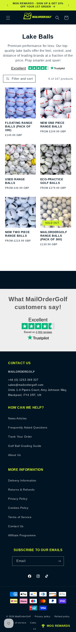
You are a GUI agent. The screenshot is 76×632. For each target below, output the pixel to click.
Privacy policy (42, 616)
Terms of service (16, 622)
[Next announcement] (68, 5)
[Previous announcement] (7, 5)
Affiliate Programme (22, 535)
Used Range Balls (15, 181)
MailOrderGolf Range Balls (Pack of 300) (53, 235)
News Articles (17, 418)
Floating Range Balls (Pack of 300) (18, 126)
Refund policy (62, 616)
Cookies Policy (18, 507)
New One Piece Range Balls (52, 124)
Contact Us (16, 526)
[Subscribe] (59, 561)
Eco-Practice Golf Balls (51, 181)
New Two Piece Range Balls (17, 233)
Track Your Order (20, 436)
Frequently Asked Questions (27, 427)
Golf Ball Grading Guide (24, 445)
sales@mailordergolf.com (26, 384)
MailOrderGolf (23, 616)
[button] (8, 17)
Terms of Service (20, 517)
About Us (14, 455)
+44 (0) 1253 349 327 (23, 379)
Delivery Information (22, 480)
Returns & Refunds (21, 489)
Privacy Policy (17, 498)
